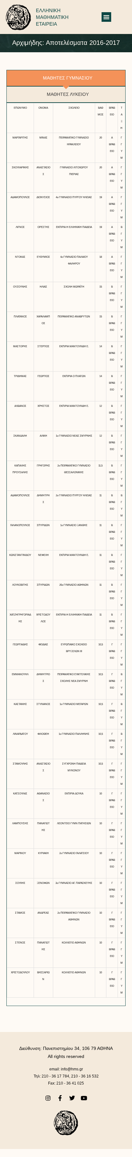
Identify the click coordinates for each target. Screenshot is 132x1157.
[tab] (66, 78)
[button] (106, 17)
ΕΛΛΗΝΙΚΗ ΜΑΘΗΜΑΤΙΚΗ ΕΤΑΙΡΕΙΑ (52, 17)
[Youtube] (84, 1098)
